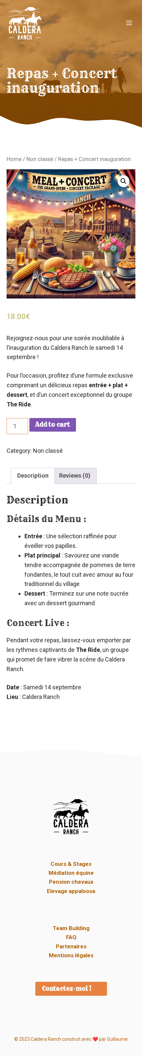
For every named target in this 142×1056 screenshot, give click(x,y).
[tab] (33, 476)
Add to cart (52, 424)
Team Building (71, 928)
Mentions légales (71, 955)
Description (33, 475)
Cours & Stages (71, 864)
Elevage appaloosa (71, 891)
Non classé (39, 159)
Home (14, 159)
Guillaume (117, 1039)
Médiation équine (71, 873)
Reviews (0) (74, 475)
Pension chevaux (71, 881)
